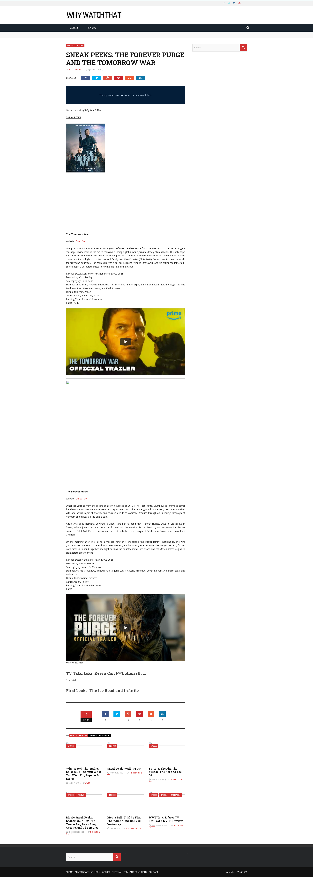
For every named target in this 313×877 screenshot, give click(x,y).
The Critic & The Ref (76, 70)
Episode (70, 46)
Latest (74, 27)
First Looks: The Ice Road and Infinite (102, 690)
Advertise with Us (84, 872)
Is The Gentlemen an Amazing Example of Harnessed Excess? (101, 36)
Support (106, 872)
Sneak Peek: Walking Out (124, 768)
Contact (153, 872)
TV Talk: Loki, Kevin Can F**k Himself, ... (106, 673)
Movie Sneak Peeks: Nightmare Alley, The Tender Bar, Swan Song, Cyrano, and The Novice (82, 822)
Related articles (78, 735)
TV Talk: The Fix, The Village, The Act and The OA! (165, 772)
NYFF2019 (164, 795)
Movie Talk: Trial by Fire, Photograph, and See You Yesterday (124, 821)
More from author (99, 735)
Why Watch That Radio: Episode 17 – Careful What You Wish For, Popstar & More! (83, 773)
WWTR (87, 783)
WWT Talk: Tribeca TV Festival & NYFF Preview (166, 819)
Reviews (91, 27)
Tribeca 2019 (175, 795)
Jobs (97, 872)
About (69, 872)
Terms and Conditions (135, 872)
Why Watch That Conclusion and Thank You (92, 33)
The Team (116, 872)
